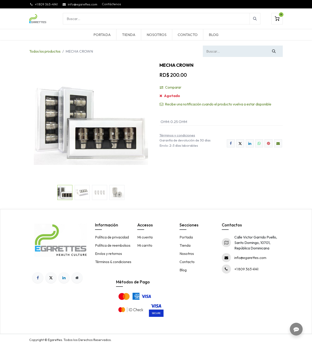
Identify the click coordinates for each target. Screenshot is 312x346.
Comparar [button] (173, 87)
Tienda (185, 245)
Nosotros (187, 253)
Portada (186, 237)
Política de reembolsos (112, 245)
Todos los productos (45, 51)
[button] (35, 122)
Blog (183, 270)
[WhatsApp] (259, 143)
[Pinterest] (268, 143)
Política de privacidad (112, 237)
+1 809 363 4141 (246, 269)
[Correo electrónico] (278, 143)
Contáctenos (111, 4)
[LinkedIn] (250, 143)
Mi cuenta (145, 237)
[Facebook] (231, 143)
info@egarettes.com (250, 257)
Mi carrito (144, 245)
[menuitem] (102, 34)
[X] (240, 143)
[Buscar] (255, 18)
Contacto (187, 261)
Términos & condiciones (113, 261)
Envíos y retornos (108, 253)
